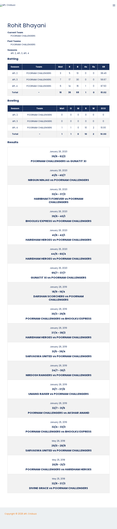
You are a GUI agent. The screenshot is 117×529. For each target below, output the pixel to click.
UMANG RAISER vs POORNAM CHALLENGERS (58, 394)
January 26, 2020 (58, 151)
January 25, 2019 (58, 422)
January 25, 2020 (58, 249)
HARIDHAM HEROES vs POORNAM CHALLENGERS (58, 240)
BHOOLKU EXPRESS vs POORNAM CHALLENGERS (58, 221)
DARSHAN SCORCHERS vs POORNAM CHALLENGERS (58, 298)
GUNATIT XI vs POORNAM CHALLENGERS (58, 277)
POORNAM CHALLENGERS (23, 35)
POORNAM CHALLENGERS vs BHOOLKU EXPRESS (58, 318)
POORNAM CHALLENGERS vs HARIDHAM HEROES (58, 469)
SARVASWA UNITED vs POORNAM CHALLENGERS (58, 356)
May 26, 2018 (58, 441)
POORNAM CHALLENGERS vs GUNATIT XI (58, 161)
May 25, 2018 (58, 459)
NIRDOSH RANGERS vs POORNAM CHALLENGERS (58, 375)
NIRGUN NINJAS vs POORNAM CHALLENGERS (58, 180)
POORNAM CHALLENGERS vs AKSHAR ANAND (58, 413)
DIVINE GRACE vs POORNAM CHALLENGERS (58, 488)
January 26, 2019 (58, 287)
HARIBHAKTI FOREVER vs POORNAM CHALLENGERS (58, 200)
